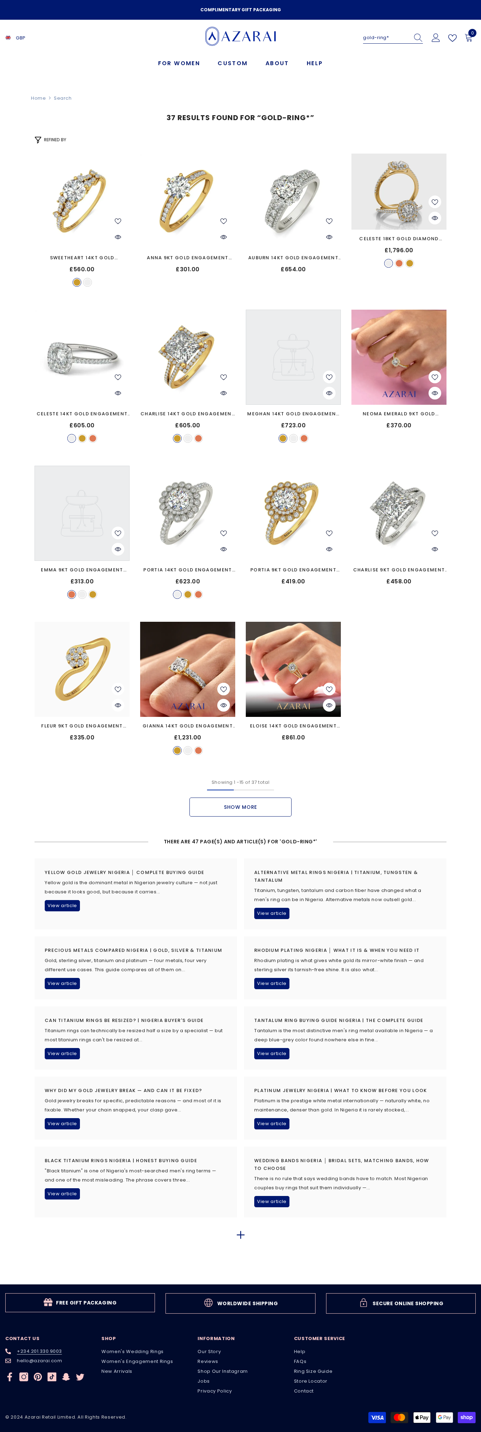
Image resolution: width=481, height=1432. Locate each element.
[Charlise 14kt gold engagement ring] (187, 357)
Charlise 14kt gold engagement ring (187, 414)
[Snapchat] (66, 1376)
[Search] (393, 38)
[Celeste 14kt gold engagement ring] (82, 357)
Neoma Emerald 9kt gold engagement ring (399, 414)
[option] (240, 10)
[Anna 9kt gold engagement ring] (187, 201)
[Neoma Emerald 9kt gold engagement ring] (398, 357)
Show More (240, 807)
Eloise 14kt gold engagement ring (293, 726)
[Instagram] (23, 1376)
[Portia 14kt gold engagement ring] (187, 513)
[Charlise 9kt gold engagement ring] (398, 513)
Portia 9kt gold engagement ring (293, 570)
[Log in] (436, 38)
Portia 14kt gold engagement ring (187, 570)
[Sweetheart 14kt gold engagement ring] (82, 201)
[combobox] (386, 37)
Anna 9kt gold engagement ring (187, 258)
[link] (80, 1302)
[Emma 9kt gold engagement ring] (82, 513)
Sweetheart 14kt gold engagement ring (82, 258)
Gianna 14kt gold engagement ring (188, 726)
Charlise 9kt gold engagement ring (399, 570)
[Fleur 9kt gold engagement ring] (82, 669)
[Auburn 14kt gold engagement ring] (293, 201)
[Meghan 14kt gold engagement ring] (293, 357)
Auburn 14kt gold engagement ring (293, 258)
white (87, 282)
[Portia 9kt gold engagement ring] (293, 513)
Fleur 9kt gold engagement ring (82, 726)
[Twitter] (80, 1376)
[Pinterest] (37, 1376)
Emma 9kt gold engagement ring (82, 570)
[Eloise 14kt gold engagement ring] (293, 669)
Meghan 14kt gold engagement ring (293, 414)
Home (38, 98)
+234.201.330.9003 (39, 1351)
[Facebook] (9, 1376)
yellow (77, 282)
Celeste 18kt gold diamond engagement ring (399, 239)
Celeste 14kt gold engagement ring (82, 414)
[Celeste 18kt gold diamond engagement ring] (398, 192)
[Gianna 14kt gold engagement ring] (187, 669)
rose (399, 263)
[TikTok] (52, 1376)
